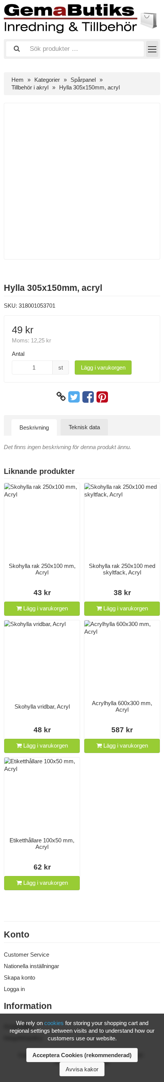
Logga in (14, 989)
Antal (18, 353)
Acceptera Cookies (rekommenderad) (82, 1055)
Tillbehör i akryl (29, 87)
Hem (17, 79)
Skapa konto (19, 977)
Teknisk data (84, 427)
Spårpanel (83, 79)
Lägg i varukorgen (103, 367)
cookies (54, 1023)
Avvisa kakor (82, 1069)
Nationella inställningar (31, 966)
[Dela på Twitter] (74, 396)
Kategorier (47, 79)
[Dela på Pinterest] (102, 396)
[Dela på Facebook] (88, 396)
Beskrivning (34, 427)
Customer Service (26, 954)
